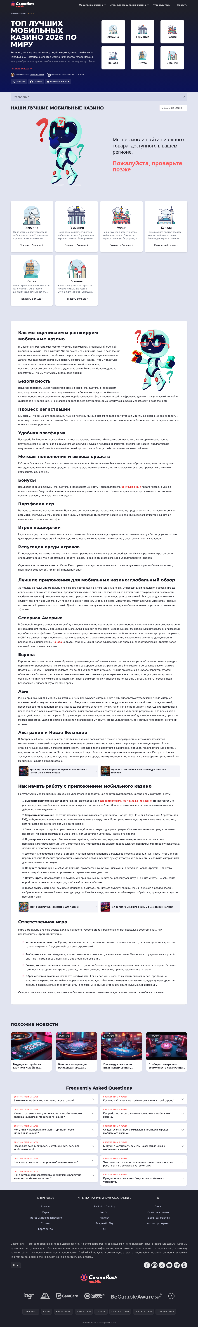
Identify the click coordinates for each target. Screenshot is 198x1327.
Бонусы (45, 1206)
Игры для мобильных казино (128, 4)
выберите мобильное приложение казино (126, 800)
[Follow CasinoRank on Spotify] (177, 1265)
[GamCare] (67, 1296)
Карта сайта (45, 1229)
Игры (45, 1212)
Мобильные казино (91, 4)
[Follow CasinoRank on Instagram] (154, 1265)
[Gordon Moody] (94, 1296)
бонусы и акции (131, 486)
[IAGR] (29, 1296)
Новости (182, 4)
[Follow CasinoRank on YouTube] (169, 1265)
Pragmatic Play (104, 1223)
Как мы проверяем (158, 1223)
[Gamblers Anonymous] (45, 1296)
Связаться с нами (158, 1212)
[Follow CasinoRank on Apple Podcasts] (184, 1265)
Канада (57, 641)
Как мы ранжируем (158, 1217)
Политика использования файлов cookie (99, 1322)
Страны (45, 1223)
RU (14, 1265)
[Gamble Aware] (136, 1296)
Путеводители (161, 4)
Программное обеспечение (45, 1217)
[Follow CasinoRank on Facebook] (147, 1265)
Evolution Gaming (104, 1206)
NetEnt (104, 1212)
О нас (158, 1206)
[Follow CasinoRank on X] (162, 1265)
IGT (104, 1229)
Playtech (104, 1217)
